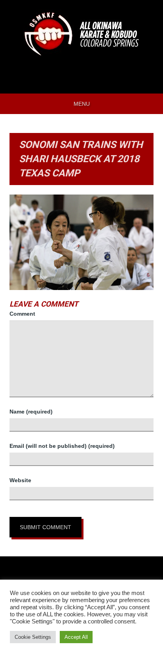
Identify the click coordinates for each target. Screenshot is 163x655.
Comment (22, 314)
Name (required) (31, 411)
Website (20, 480)
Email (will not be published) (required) (62, 446)
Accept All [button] (76, 637)
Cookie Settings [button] (33, 637)
